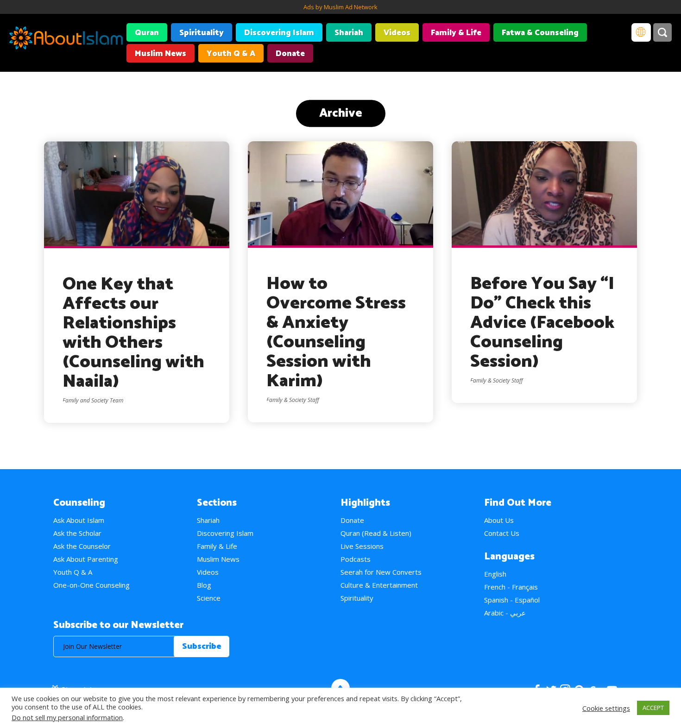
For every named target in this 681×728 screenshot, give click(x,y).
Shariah (348, 32)
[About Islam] (66, 39)
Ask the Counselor (82, 546)
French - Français (511, 586)
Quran (147, 32)
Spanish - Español (512, 599)
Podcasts (355, 559)
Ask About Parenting (85, 559)
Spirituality (201, 32)
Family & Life (456, 32)
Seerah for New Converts (381, 572)
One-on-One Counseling (91, 585)
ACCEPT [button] (653, 707)
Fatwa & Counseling (540, 32)
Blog (204, 585)
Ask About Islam (78, 520)
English (495, 573)
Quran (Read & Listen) (375, 533)
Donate (290, 53)
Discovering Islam (279, 32)
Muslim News (160, 53)
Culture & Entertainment (379, 585)
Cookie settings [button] (606, 708)
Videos (397, 32)
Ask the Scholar (77, 533)
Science (209, 597)
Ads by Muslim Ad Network (340, 7)
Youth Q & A (231, 53)
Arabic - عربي (505, 612)
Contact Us (501, 533)
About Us (499, 520)
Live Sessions (362, 546)
